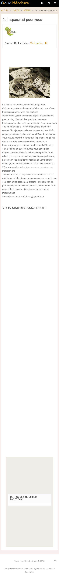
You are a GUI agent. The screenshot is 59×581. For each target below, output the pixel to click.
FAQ (43, 568)
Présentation (17, 568)
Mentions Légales (32, 568)
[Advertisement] (29, 334)
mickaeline (36, 43)
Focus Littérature (21, 561)
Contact (7, 568)
